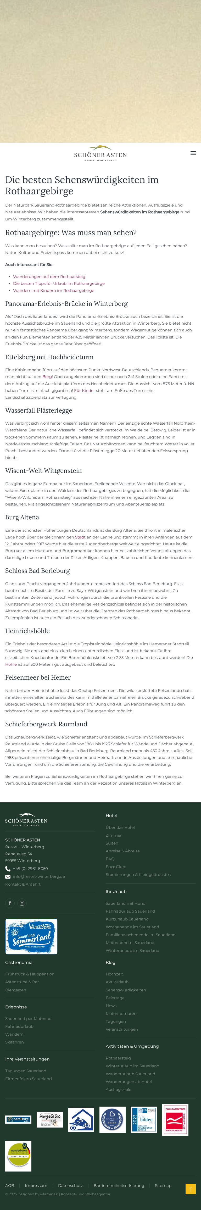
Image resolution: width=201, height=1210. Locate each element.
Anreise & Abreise (123, 850)
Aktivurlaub (117, 981)
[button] (193, 153)
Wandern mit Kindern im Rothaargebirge (53, 290)
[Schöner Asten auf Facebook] (10, 903)
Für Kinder (84, 390)
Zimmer (114, 835)
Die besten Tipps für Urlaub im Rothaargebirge (59, 283)
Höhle (11, 664)
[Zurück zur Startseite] (100, 153)
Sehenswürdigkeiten (126, 989)
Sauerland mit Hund (126, 903)
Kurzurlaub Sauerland (127, 919)
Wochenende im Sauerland (132, 926)
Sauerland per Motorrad (28, 1018)
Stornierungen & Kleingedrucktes (138, 874)
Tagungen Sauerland (25, 1070)
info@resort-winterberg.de (39, 876)
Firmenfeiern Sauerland (28, 1078)
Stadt (80, 537)
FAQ (110, 858)
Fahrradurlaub (19, 1026)
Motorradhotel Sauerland (130, 942)
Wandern (14, 1034)
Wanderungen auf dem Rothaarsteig (49, 276)
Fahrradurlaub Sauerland (130, 911)
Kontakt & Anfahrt (23, 884)
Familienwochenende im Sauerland (141, 934)
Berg (47, 376)
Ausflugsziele (118, 1089)
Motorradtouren (121, 1013)
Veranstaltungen (122, 1029)
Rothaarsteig (118, 1058)
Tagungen (116, 1021)
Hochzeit (114, 974)
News (111, 1005)
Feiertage (115, 997)
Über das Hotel (120, 827)
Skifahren (14, 1042)
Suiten (112, 843)
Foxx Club (115, 866)
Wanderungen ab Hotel (129, 1081)
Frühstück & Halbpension (29, 974)
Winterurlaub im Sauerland (132, 950)
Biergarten (15, 989)
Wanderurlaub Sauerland (130, 1073)
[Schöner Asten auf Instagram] (22, 903)
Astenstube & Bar (22, 981)
